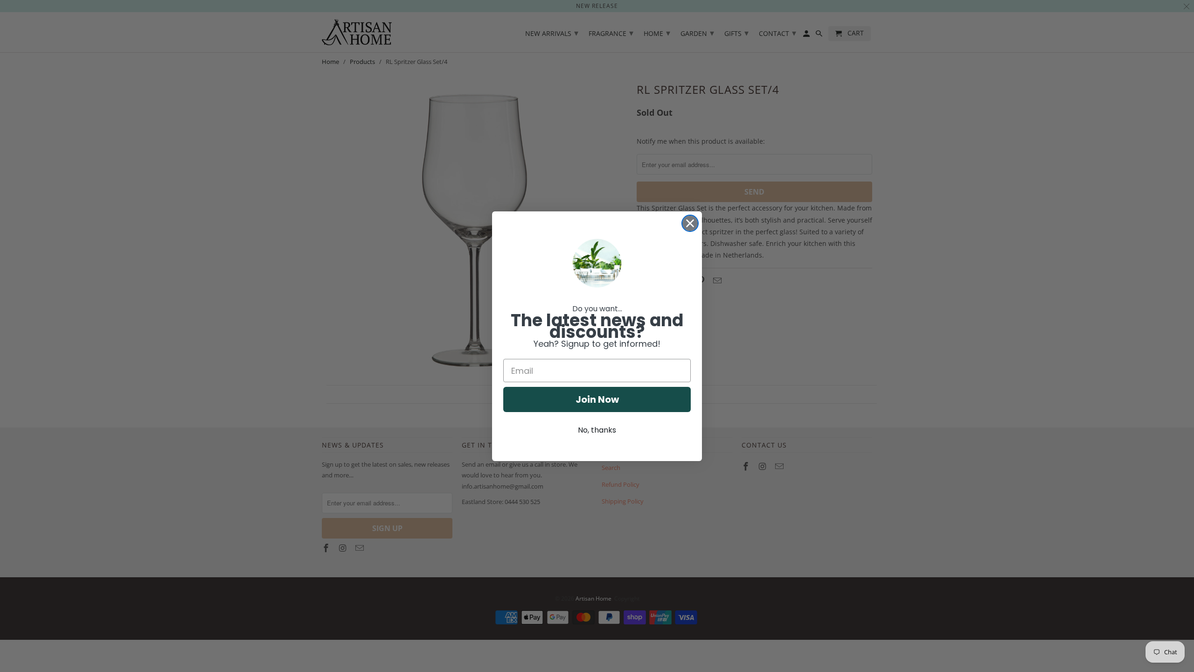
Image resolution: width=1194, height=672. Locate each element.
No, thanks (597, 430)
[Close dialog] (690, 223)
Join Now (597, 399)
